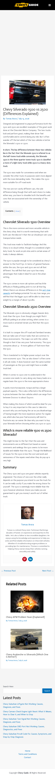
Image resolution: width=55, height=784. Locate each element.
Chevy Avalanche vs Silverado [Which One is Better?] (27, 655)
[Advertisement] (27, 38)
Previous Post (8, 571)
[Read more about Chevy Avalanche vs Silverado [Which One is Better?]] (27, 639)
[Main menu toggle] (49, 5)
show (17, 211)
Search (47, 691)
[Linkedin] (30, 559)
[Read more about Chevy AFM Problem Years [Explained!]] (27, 601)
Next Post (48, 571)
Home (27, 751)
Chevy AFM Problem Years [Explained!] (25, 617)
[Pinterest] (24, 559)
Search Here (8, 686)
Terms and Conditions (27, 754)
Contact (27, 757)
